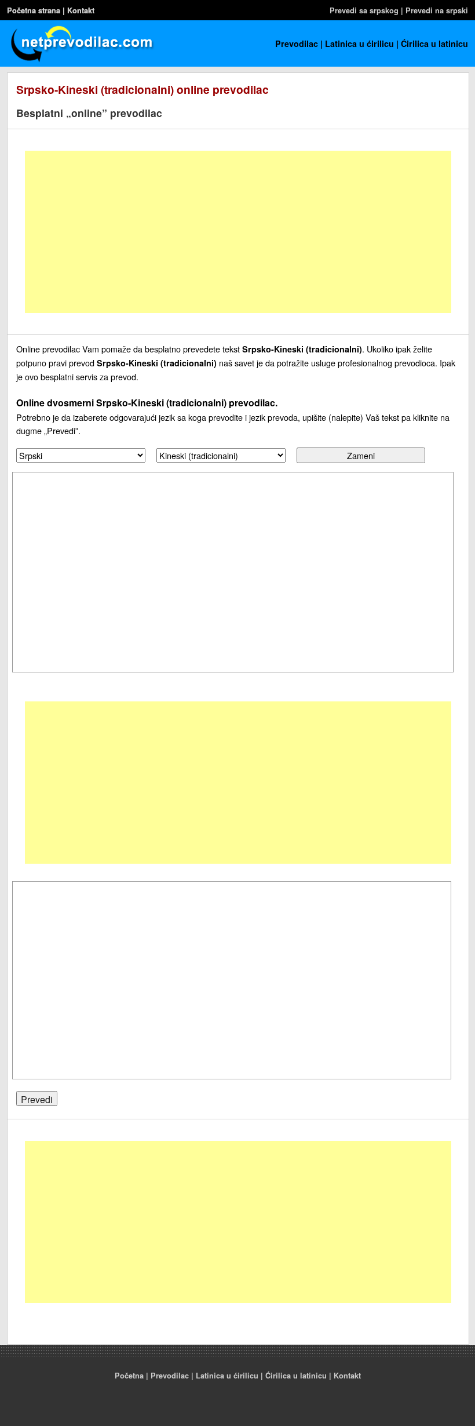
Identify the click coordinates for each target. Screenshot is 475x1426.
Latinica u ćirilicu (359, 43)
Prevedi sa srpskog (364, 10)
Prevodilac (296, 43)
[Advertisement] (238, 232)
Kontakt (80, 10)
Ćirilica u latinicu (434, 43)
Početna (129, 1375)
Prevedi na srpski (436, 10)
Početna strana (33, 10)
